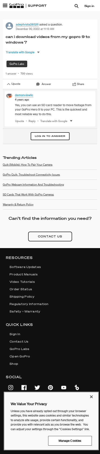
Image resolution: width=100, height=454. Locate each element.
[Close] (91, 397)
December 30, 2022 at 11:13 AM (35, 29)
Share (80, 84)
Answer (46, 84)
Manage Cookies (70, 441)
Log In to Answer (50, 136)
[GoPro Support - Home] (28, 5)
